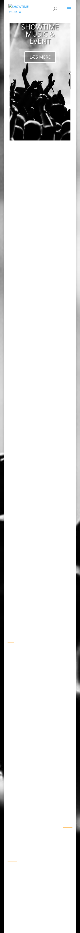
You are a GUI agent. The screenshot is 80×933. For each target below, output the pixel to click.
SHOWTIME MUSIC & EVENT (40, 34)
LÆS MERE (40, 57)
